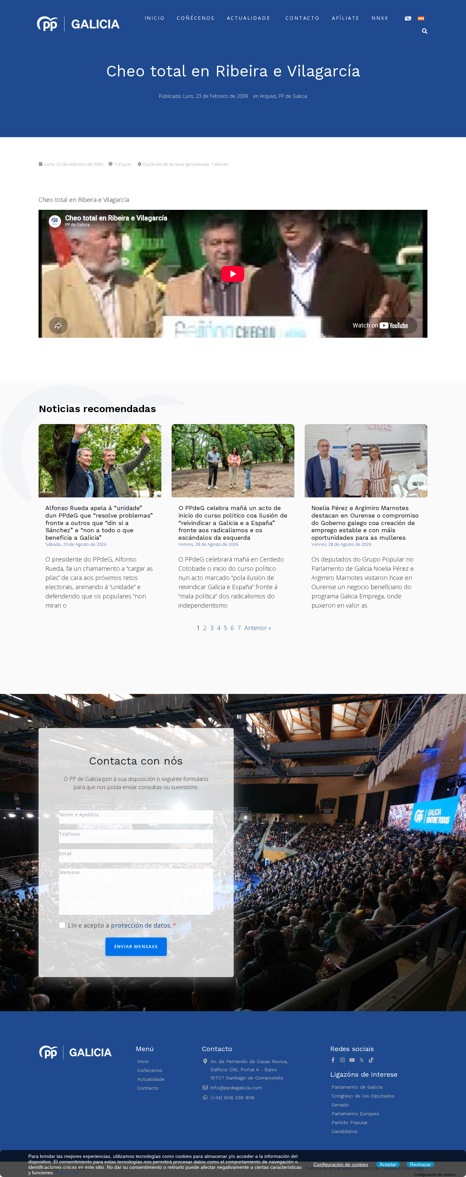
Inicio (155, 18)
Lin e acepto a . (120, 925)
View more (67, 1172)
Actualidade (249, 18)
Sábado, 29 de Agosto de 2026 (75, 544)
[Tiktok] (371, 1060)
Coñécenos (196, 18)
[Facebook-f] (333, 1060)
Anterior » (257, 628)
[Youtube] (352, 1060)
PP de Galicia (293, 96)
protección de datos (140, 925)
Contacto (303, 18)
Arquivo (268, 96)
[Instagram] (342, 1060)
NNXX (380, 18)
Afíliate (346, 18)
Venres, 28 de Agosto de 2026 (208, 544)
